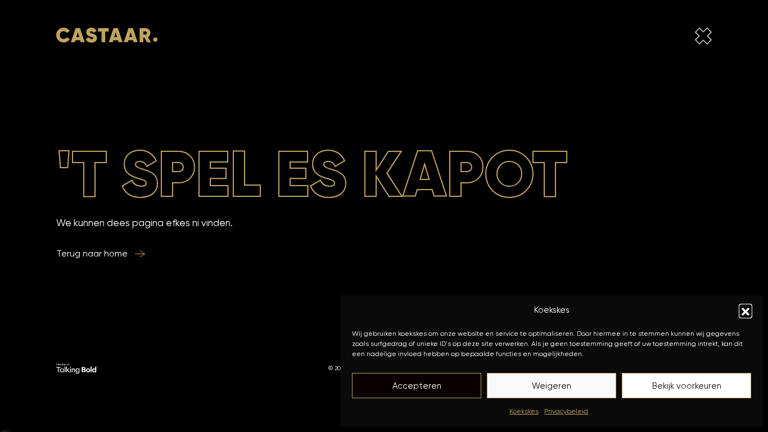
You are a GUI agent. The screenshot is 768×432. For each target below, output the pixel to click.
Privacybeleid (566, 411)
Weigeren (551, 386)
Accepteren (416, 386)
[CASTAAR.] (106, 38)
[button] (745, 310)
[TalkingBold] (77, 367)
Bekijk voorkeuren (686, 386)
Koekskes (524, 411)
